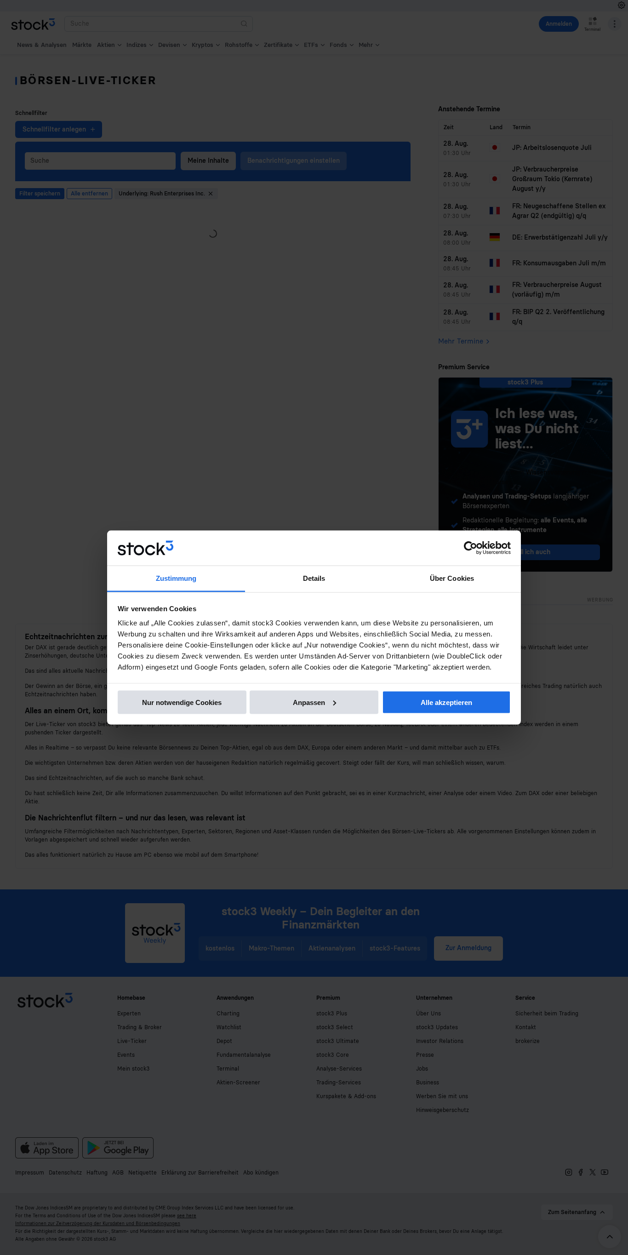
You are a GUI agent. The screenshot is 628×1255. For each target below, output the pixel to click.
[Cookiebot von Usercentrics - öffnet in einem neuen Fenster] (470, 548)
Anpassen (309, 702)
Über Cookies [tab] (452, 578)
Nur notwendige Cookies (182, 702)
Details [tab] (314, 578)
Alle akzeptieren (446, 702)
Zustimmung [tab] (176, 578)
